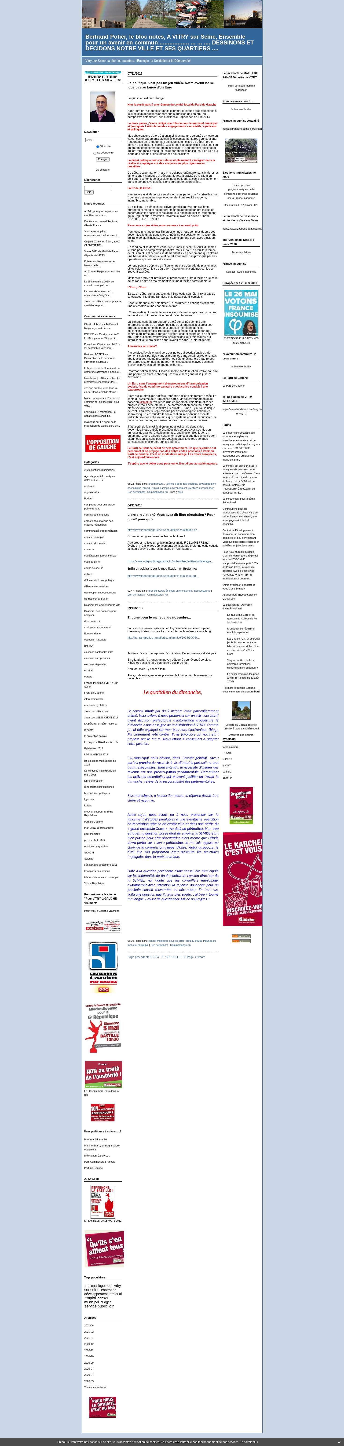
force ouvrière (230, 747)
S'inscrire (105, 146)
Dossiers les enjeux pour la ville (102, 605)
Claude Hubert (92, 324)
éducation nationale (95, 639)
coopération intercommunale (100, 555)
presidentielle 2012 (94, 840)
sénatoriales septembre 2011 (100, 864)
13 (184, 957)
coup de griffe (92, 561)
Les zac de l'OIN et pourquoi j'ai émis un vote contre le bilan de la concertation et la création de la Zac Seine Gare (243, 646)
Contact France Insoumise (241, 271)
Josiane (88, 388)
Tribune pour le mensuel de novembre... (159, 617)
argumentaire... (92, 492)
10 (173, 957)
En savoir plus (249, 1442)
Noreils (88, 378)
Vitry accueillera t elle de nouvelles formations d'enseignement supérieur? (242, 664)
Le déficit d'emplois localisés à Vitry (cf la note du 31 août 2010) (243, 678)
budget (105, 1302)
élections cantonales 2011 (98, 652)
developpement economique (100, 592)
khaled (88, 411)
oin (111, 1306)
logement (89, 799)
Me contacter (102, 169)
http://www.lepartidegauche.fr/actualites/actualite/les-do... (163, 529)
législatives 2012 (93, 748)
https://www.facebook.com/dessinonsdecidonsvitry (251, 228)
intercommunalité (93, 699)
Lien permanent (136, 492)
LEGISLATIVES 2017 (96, 754)
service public (96, 1306)
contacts (89, 549)
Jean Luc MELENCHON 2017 (101, 717)
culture (88, 574)
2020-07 (89, 1368)
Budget (88, 498)
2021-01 (89, 1337)
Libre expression (93, 780)
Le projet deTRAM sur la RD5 (101, 742)
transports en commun (97, 871)
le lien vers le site (241, 109)
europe (88, 676)
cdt (87, 1286)
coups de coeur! (93, 568)
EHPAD (88, 645)
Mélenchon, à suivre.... (97, 1155)
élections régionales (95, 664)
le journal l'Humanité (95, 1139)
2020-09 (89, 1362)
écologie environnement (97, 627)
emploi (90, 1298)
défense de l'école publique (99, 580)
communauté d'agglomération (100, 530)
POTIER (89, 334)
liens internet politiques (97, 793)
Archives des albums (241, 734)
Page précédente (139, 957)
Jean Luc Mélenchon (96, 711)
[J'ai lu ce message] (339, 1442)
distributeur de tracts (96, 598)
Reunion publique (241, 252)
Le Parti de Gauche (234, 385)
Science (88, 858)
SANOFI (89, 852)
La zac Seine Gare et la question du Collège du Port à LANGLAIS (242, 618)
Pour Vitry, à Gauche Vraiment (101, 910)
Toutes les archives (95, 1387)
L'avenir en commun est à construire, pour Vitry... (101, 402)
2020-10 (89, 1356)
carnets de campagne (96, 514)
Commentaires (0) (157, 492)
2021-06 (89, 1325)
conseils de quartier (95, 543)
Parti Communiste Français (99, 1161)
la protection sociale (95, 736)
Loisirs (88, 805)
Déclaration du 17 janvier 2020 (241, 205)
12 (180, 957)
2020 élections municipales (99, 470)
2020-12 (89, 1344)
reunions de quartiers (96, 846)
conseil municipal (93, 537)
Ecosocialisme (92, 633)
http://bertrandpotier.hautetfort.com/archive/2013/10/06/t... (164, 637)
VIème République (94, 883)
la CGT (227, 765)
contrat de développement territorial (103, 1292)
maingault (89, 422)
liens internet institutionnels (99, 786)
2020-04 (89, 1374)
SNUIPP (227, 777)
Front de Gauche (94, 692)
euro (180, 492)
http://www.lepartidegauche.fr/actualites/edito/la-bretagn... (171, 561)
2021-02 (89, 1331)
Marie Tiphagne (93, 398)
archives (89, 486)
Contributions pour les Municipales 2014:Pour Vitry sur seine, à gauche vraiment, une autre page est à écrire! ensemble (241, 516)
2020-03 (89, 1381)
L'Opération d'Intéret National (100, 723)
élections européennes (97, 658)
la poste (88, 729)
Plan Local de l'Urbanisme (98, 827)
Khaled (88, 344)
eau (94, 1286)
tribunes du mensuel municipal (101, 877)
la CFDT (227, 759)
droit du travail (92, 621)
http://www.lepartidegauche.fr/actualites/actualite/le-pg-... (163, 575)
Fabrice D (89, 368)
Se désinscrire (105, 152)
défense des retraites (96, 586)
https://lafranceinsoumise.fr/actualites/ (244, 128)
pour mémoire (92, 833)
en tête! (88, 670)
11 (176, 957)
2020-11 (88, 1350)
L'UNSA (227, 753)
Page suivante (196, 957)
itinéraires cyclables (95, 705)
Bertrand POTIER (94, 354)
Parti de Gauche (93, 821)
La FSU (227, 771)
